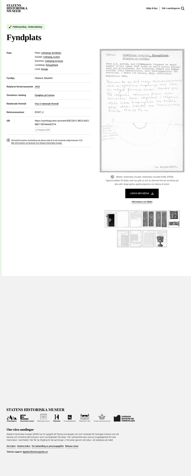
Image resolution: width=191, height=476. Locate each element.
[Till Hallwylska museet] (43, 418)
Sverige (44, 69)
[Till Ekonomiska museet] (27, 418)
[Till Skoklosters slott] (84, 418)
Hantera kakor (23, 446)
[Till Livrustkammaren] (70, 418)
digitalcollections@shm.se (35, 452)
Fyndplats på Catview (45, 95)
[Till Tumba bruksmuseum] (102, 418)
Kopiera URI (43, 130)
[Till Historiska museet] (56, 418)
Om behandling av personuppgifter (48, 446)
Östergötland (52, 65)
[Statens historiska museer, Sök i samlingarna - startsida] (17, 8)
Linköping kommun (54, 61)
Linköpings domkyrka (51, 53)
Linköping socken (51, 57)
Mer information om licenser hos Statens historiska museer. (36, 143)
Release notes (71, 446)
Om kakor (11, 446)
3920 (37, 86)
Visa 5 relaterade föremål (47, 104)
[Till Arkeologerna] (12, 418)
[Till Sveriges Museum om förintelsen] (124, 418)
